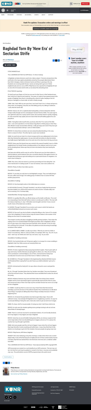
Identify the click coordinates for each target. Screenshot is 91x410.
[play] (3, 10)
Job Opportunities (55, 386)
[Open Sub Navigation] (5, 14)
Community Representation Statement (38, 393)
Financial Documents (36, 390)
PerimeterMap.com (39, 25)
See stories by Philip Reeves (19, 374)
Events (36, 14)
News (2, 14)
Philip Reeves (10, 59)
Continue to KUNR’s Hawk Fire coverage (45, 28)
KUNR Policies (72, 386)
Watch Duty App (55, 25)
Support (50, 14)
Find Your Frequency (55, 393)
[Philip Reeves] (6, 371)
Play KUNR (61, 35)
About (43, 14)
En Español (28, 14)
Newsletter (77, 3)
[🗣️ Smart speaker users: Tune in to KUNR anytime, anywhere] (77, 49)
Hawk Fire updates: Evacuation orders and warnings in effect (45, 23)
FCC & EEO (71, 390)
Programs (11, 14)
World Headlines (7, 43)
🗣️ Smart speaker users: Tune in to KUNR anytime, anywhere (77, 60)
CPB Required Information (38, 386)
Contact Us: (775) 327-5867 (57, 390)
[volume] (7, 10)
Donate (86, 3)
